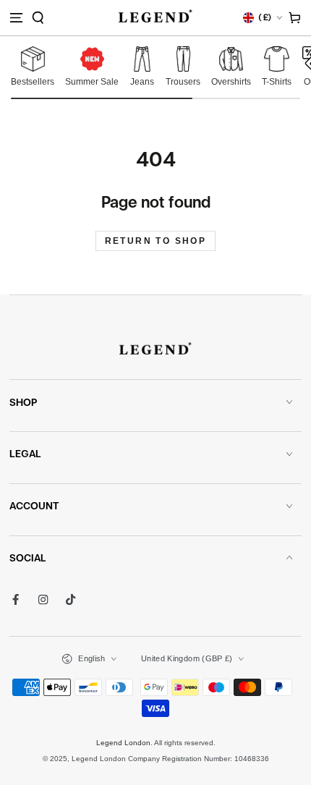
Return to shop (156, 241)
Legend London (123, 743)
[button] (38, 17)
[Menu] (16, 17)
